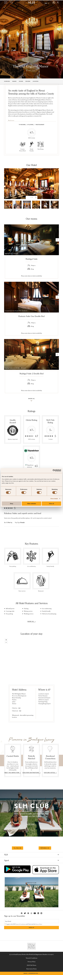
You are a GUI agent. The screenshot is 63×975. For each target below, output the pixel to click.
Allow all (51, 503)
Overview (7, 81)
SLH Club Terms (31, 965)
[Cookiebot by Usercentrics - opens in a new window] (54, 470)
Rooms (21, 81)
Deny (11, 503)
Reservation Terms (31, 969)
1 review (50, 439)
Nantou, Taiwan (31, 70)
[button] (35, 197)
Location (35, 81)
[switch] (23, 492)
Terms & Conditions (20, 924)
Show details (54, 498)
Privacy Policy (38, 924)
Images (14, 81)
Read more (11, 120)
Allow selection (31, 503)
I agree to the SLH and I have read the (24, 924)
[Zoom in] (6, 640)
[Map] (31, 663)
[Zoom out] (6, 642)
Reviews (28, 81)
